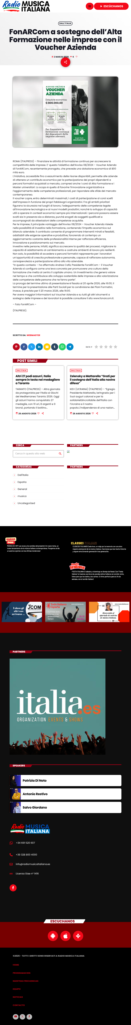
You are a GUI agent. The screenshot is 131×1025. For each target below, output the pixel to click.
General (22, 489)
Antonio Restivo (35, 794)
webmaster (33, 335)
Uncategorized (26, 503)
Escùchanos (111, 6)
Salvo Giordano (35, 807)
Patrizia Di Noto (34, 780)
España (22, 482)
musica (22, 496)
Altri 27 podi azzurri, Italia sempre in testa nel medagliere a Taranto (38, 379)
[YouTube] (16, 1017)
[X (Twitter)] (22, 1017)
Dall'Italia (65, 23)
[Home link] (26, 6)
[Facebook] (29, 1017)
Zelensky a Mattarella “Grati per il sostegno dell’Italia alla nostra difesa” (92, 379)
